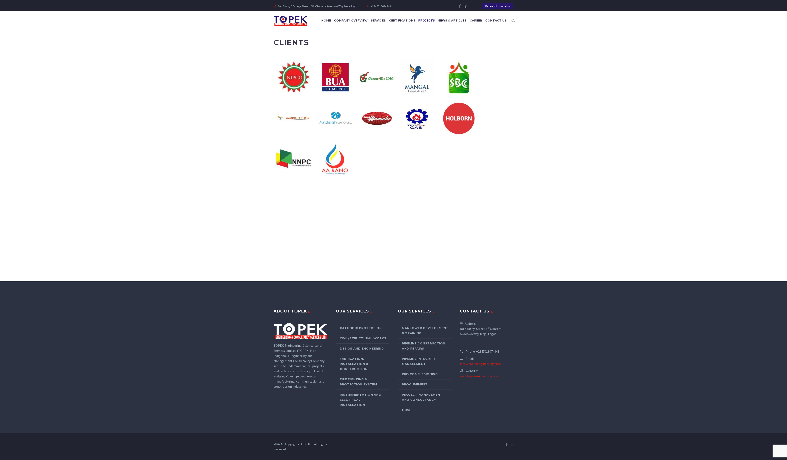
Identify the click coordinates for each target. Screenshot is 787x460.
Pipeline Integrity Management (419, 361)
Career (476, 20)
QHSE (406, 410)
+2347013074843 (381, 6)
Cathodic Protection (361, 328)
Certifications (402, 20)
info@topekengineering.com (480, 364)
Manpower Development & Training (425, 330)
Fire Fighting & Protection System (358, 381)
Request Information (498, 6)
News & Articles (452, 20)
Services (378, 20)
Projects (426, 20)
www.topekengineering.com (479, 376)
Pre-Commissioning (420, 374)
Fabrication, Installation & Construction (354, 364)
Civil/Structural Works (363, 338)
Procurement (415, 384)
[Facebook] (460, 6)
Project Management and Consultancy (422, 397)
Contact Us (496, 20)
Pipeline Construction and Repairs (423, 346)
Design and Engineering (362, 348)
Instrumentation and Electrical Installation (360, 400)
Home (326, 20)
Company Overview (350, 20)
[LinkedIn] (466, 6)
